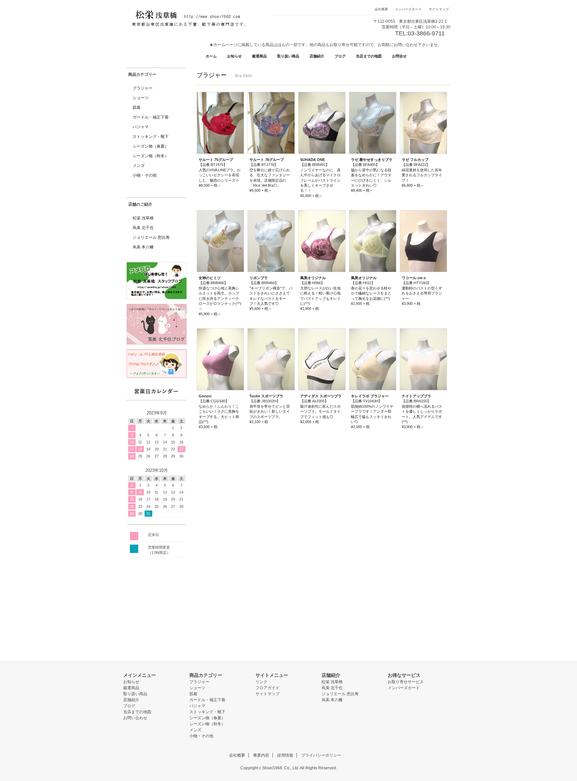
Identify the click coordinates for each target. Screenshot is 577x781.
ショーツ (141, 97)
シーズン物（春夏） (151, 146)
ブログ (340, 56)
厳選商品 (259, 56)
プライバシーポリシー (321, 755)
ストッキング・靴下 (151, 136)
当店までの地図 (369, 56)
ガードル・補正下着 (151, 117)
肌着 (137, 107)
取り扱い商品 (288, 56)
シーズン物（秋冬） (151, 156)
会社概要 (382, 9)
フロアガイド (267, 688)
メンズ (139, 165)
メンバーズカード (408, 9)
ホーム (211, 56)
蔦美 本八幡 (143, 247)
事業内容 (261, 755)
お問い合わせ (135, 718)
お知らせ (234, 56)
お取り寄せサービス (406, 681)
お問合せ (399, 56)
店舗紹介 (317, 56)
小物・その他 (145, 175)
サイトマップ (438, 9)
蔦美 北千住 (143, 227)
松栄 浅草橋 (143, 218)
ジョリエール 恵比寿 (151, 237)
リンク (261, 681)
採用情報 (285, 755)
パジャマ (141, 127)
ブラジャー (143, 88)
